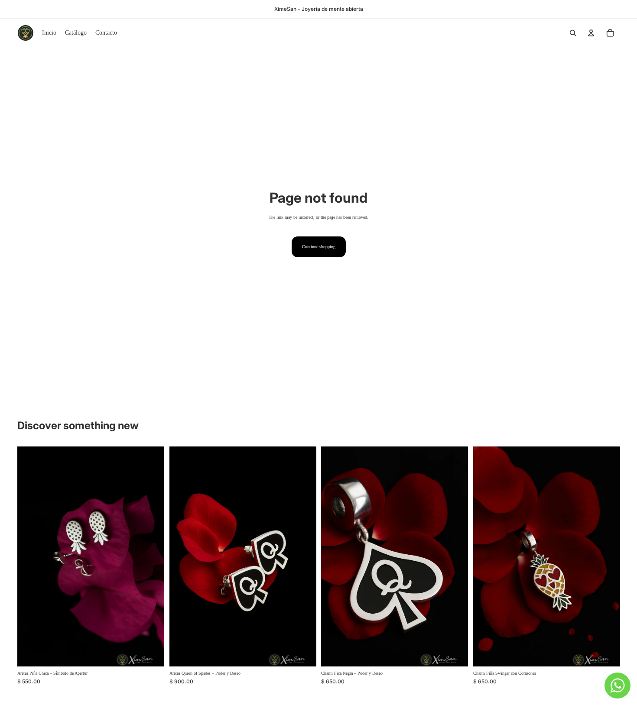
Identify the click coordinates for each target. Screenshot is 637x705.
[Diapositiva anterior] (334, 556)
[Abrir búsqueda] (572, 32)
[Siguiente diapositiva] (455, 556)
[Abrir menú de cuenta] (591, 32)
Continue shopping (318, 246)
